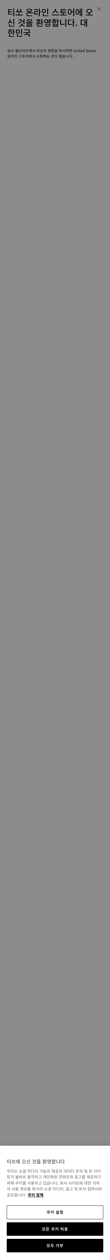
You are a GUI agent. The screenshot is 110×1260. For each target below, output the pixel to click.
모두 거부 (54, 1245)
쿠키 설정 (54, 1212)
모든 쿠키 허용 (55, 1229)
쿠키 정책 (35, 1195)
